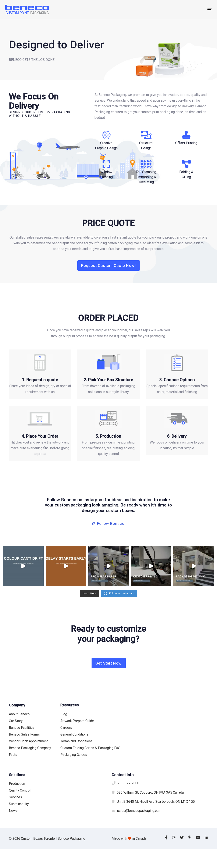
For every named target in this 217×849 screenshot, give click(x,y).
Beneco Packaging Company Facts (30, 751)
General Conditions (74, 734)
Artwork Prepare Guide (77, 721)
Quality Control (20, 790)
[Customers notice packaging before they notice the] (151, 566)
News (13, 811)
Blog (63, 714)
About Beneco (19, 714)
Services (15, 797)
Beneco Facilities (22, 728)
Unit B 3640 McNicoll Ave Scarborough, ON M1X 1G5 (156, 802)
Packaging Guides (73, 755)
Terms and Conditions (76, 741)
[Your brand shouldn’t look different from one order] (23, 566)
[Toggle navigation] (177, 9)
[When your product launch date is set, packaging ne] (66, 566)
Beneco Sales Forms (24, 734)
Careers (66, 728)
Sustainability (19, 804)
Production (17, 784)
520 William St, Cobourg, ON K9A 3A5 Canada (150, 792)
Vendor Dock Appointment (28, 741)
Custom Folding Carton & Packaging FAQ (90, 748)
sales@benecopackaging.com (139, 811)
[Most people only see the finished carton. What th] (108, 566)
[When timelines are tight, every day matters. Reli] (193, 566)
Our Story (16, 721)
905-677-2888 (128, 783)
